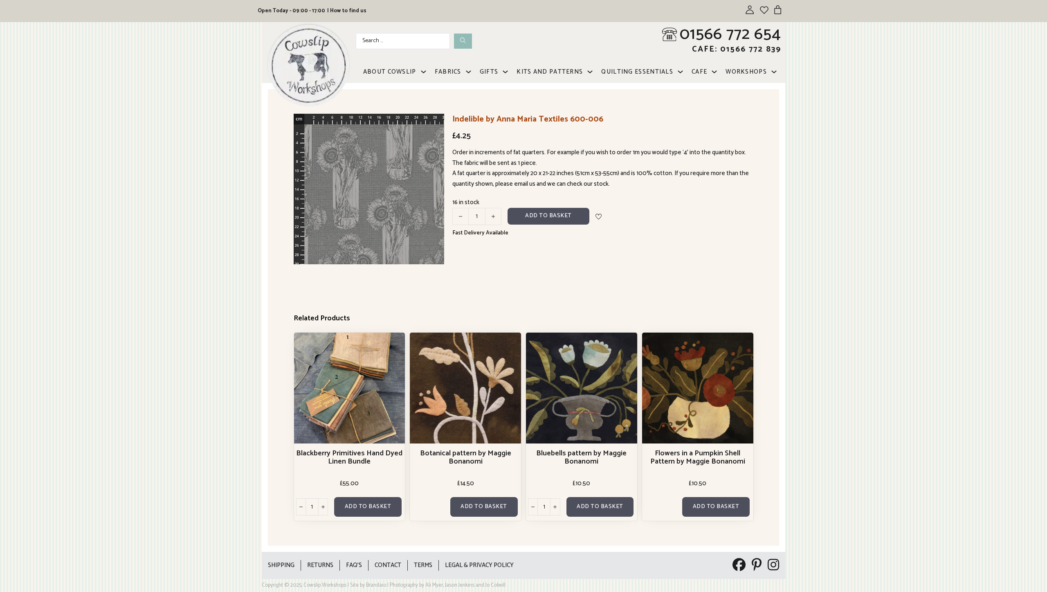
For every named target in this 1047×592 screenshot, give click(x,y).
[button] (433, 125)
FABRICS (448, 72)
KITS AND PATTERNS (550, 72)
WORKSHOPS (746, 72)
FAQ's (354, 565)
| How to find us (346, 11)
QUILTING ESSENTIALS (637, 72)
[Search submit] (463, 41)
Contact (388, 565)
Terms (423, 565)
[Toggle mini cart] (777, 9)
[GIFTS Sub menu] (505, 72)
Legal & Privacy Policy (479, 565)
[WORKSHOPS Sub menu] (774, 72)
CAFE (699, 72)
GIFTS (489, 72)
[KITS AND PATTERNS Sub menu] (590, 72)
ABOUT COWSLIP (389, 72)
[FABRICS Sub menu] (468, 72)
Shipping (281, 565)
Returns (320, 565)
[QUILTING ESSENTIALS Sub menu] (680, 72)
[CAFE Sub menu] (714, 72)
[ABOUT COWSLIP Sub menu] (423, 72)
